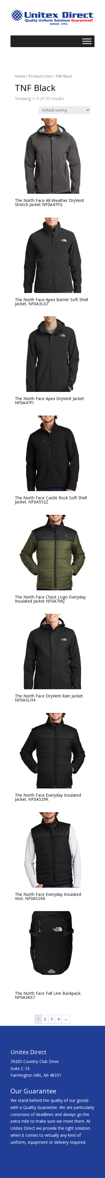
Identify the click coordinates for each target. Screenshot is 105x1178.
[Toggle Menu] (87, 41)
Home (20, 76)
